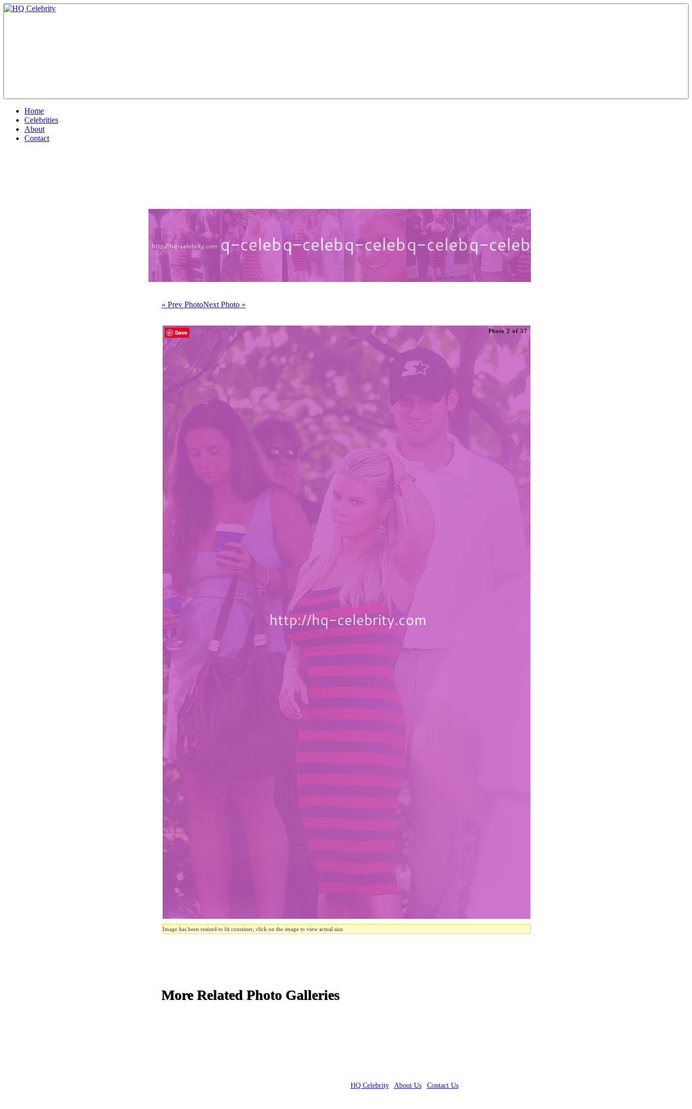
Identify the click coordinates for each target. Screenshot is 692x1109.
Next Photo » (224, 304)
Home (34, 110)
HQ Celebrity (370, 1085)
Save (181, 332)
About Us (407, 1085)
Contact (36, 138)
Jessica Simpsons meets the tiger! (118, 180)
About (34, 129)
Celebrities (41, 120)
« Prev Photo (182, 304)
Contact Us (442, 1085)
